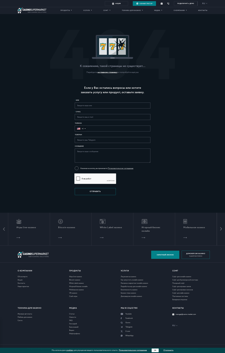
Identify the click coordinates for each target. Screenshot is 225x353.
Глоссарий (73, 324)
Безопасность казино (129, 290)
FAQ (71, 320)
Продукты (65, 10)
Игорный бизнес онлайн (78, 286)
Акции (20, 280)
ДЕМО (185, 4)
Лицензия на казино (128, 277)
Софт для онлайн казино (181, 277)
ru (203, 3)
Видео (71, 330)
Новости (72, 317)
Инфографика (74, 334)
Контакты (202, 10)
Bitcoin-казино (74, 280)
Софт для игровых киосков (182, 290)
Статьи (72, 314)
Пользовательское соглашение (120, 168)
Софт (105, 10)
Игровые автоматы (25, 314)
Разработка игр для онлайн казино (134, 286)
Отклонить (168, 350)
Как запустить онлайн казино (132, 280)
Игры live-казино (75, 277)
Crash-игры (73, 296)
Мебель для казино (25, 317)
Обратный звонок (165, 255)
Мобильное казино (76, 290)
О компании (179, 10)
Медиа (157, 10)
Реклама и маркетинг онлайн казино (134, 283)
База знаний (73, 327)
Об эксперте (22, 277)
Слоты (20, 320)
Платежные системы (180, 296)
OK (155, 350)
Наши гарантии (23, 286)
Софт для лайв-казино (180, 293)
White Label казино (76, 283)
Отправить (95, 191)
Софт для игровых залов (181, 286)
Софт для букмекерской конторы (185, 280)
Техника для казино (131, 10)
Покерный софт (178, 283)
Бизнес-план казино (128, 293)
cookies (69, 350)
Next (221, 229)
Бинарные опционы (179, 300)
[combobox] (80, 128)
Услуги (86, 10)
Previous (4, 229)
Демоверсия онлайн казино (131, 296)
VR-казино (73, 293)
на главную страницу (107, 72)
